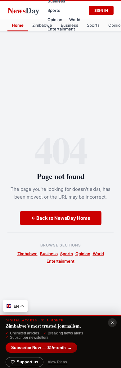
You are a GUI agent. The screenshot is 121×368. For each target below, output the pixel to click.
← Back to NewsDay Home (60, 218)
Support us (27, 362)
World (74, 19)
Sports (53, 10)
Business (69, 25)
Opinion (54, 19)
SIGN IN (101, 10)
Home (18, 25)
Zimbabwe (42, 25)
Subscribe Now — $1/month (41, 347)
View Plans (57, 362)
